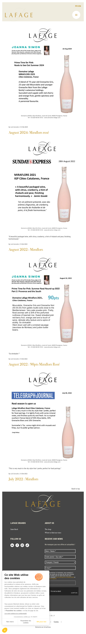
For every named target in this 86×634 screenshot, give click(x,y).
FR (76, 6)
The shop (48, 529)
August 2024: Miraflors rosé (29, 132)
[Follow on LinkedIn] (12, 545)
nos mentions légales (50, 578)
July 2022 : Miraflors (23, 479)
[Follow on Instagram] (22, 545)
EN (79, 6)
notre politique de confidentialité (65, 577)
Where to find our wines (53, 533)
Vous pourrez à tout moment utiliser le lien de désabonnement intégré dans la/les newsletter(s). (58, 582)
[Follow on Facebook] (17, 545)
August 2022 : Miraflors (26, 249)
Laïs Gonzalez (14, 127)
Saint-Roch (14, 529)
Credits (56, 622)
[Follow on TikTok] (27, 545)
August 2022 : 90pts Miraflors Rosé (34, 364)
